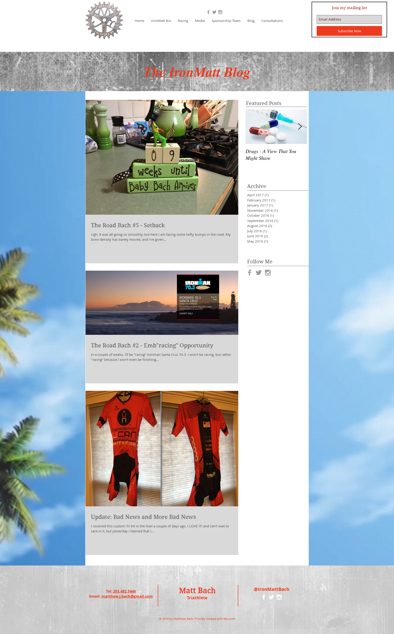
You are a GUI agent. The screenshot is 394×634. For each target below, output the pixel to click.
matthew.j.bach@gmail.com (127, 596)
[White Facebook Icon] (263, 597)
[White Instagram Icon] (279, 597)
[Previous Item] (253, 126)
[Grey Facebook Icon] (208, 12)
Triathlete (197, 598)
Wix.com (229, 619)
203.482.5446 (124, 591)
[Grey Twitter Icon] (214, 12)
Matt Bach (197, 590)
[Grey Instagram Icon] (220, 12)
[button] (183, 21)
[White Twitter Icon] (271, 597)
